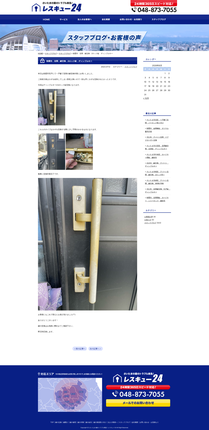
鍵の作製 (81, 422)
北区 (65, 392)
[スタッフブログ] (159, 19)
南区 (72, 408)
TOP (52, 422)
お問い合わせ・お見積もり (149, 422)
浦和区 (71, 404)
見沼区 (73, 394)
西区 (59, 397)
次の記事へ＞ (95, 348)
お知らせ (147, 220)
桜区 (63, 405)
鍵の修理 (73, 422)
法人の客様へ (112, 422)
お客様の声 (148, 217)
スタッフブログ (51, 53)
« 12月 (146, 98)
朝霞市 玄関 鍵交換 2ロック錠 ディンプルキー (69, 61)
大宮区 (66, 396)
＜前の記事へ (80, 348)
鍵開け (65, 422)
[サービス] (64, 19)
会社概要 (135, 422)
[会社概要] (106, 19)
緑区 (77, 402)
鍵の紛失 (89, 422)
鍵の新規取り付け (100, 422)
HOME (40, 53)
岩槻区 (81, 392)
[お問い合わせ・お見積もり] (131, 19)
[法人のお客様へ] (85, 19)
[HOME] (46, 19)
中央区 (67, 402)
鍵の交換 (58, 422)
